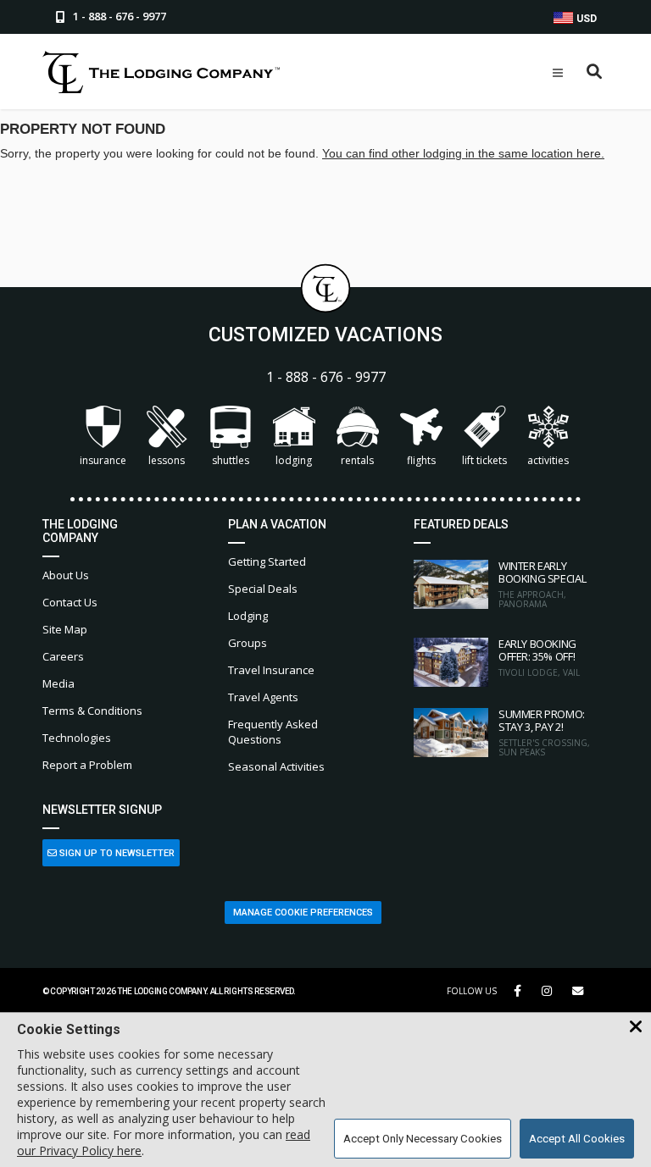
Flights (421, 460)
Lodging (293, 460)
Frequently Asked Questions (273, 731)
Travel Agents (263, 697)
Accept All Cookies (577, 1138)
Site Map (64, 629)
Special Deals (263, 588)
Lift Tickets (484, 460)
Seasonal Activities (276, 766)
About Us (65, 575)
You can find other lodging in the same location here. (463, 153)
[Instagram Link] (547, 991)
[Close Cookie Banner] (636, 1027)
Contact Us (69, 602)
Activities (548, 460)
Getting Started (267, 561)
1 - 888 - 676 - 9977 (326, 377)
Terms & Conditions (92, 710)
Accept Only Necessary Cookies (422, 1138)
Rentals (357, 460)
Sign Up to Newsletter (116, 853)
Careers (63, 656)
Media (58, 683)
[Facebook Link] (517, 991)
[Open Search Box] (594, 72)
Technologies (76, 737)
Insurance (103, 460)
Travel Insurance (271, 670)
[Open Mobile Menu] (558, 73)
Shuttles (230, 460)
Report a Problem (87, 764)
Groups (247, 642)
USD (585, 19)
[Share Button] (577, 991)
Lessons (166, 460)
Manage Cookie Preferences (303, 912)
